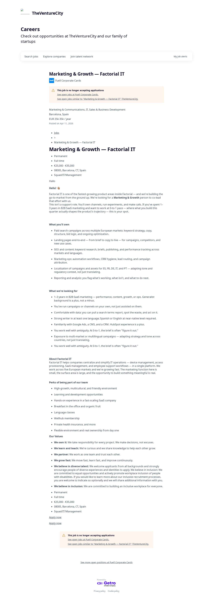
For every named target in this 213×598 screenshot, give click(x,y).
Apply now (55, 517)
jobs (31, 56)
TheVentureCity (47, 13)
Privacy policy (99, 591)
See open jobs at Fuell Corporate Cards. (78, 94)
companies (54, 56)
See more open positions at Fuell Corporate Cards (107, 562)
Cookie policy (113, 591)
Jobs (56, 133)
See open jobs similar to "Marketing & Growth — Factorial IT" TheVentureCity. (97, 98)
